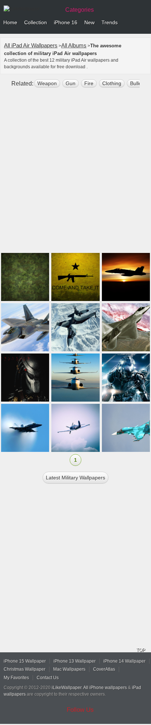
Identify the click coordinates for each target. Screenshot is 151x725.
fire (88, 83)
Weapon (47, 83)
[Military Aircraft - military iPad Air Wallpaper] (75, 327)
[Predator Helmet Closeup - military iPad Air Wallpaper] (25, 378)
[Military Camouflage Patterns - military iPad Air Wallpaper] (25, 277)
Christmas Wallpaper (24, 669)
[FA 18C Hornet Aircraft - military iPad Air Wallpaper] (126, 277)
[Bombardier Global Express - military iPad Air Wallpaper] (75, 378)
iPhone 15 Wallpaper (25, 661)
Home (10, 22)
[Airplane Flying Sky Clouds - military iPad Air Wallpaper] (75, 428)
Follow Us (80, 709)
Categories (79, 10)
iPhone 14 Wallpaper (124, 661)
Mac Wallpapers (69, 669)
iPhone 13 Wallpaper (75, 661)
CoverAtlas (104, 669)
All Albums (73, 45)
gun (71, 83)
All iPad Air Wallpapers (31, 45)
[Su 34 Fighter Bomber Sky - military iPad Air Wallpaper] (126, 428)
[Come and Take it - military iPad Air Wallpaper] (75, 277)
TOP (140, 650)
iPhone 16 (65, 22)
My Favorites (16, 677)
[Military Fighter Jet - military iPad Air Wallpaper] (25, 327)
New (89, 22)
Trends (110, 22)
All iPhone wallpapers (105, 687)
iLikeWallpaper (66, 687)
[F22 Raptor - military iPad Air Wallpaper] (126, 327)
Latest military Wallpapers (75, 478)
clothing (111, 83)
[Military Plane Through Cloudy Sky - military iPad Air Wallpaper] (25, 428)
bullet (136, 83)
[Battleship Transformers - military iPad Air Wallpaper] (126, 378)
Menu (143, 22)
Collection (35, 22)
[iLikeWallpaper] (31, 9)
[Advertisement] (75, 173)
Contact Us (48, 677)
